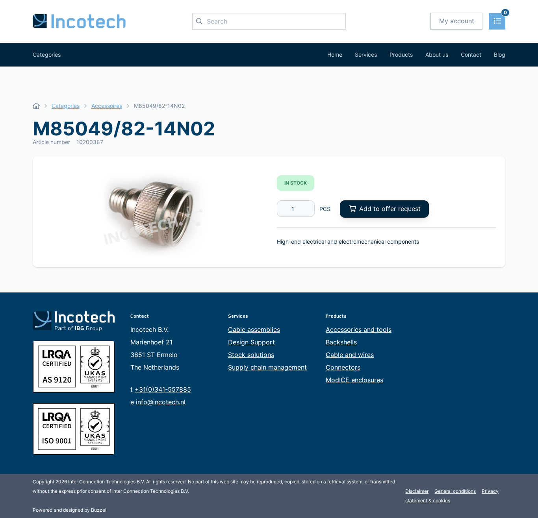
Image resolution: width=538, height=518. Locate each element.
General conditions (455, 491)
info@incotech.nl (161, 402)
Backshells (341, 342)
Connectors (343, 367)
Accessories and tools (358, 329)
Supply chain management (267, 367)
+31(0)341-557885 (163, 389)
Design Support (251, 342)
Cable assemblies (254, 329)
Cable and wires (350, 355)
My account (456, 21)
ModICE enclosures (354, 380)
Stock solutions (251, 355)
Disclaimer (417, 491)
